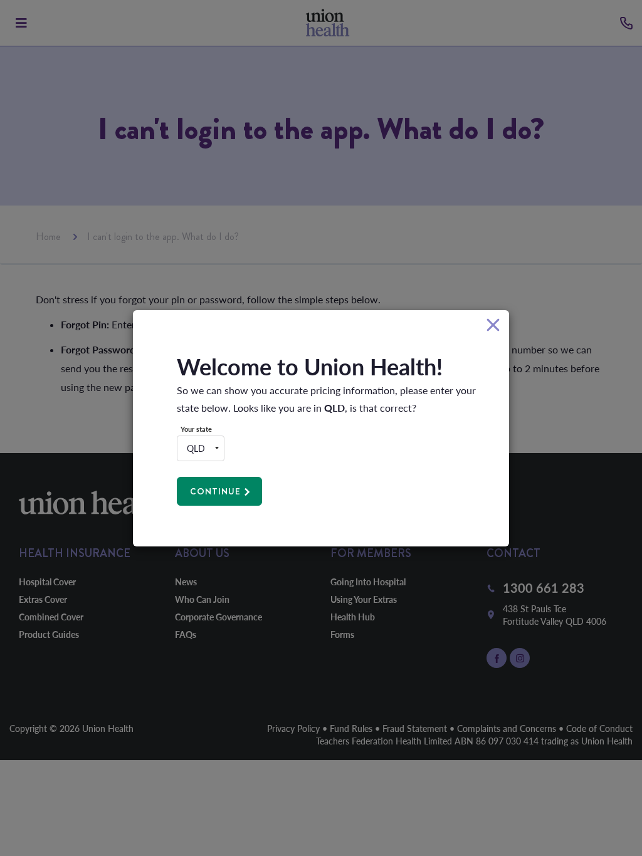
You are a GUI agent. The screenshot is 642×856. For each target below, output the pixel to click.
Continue (215, 491)
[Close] (493, 325)
